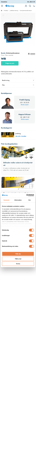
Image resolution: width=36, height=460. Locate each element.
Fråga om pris (9, 63)
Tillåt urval (18, 258)
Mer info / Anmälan (20, 136)
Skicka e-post (24, 105)
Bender (3, 53)
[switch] (31, 235)
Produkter (6, 10)
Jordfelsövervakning (14, 10)
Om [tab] (29, 200)
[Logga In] (26, 5)
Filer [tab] (3, 85)
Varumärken (4, 2)
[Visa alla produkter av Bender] (31, 54)
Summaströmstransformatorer (26, 10)
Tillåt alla (18, 254)
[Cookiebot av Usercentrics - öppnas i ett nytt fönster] (26, 195)
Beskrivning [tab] (5, 80)
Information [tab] (18, 200)
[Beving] (9, 6)
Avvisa (18, 263)
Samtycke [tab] (6, 200)
